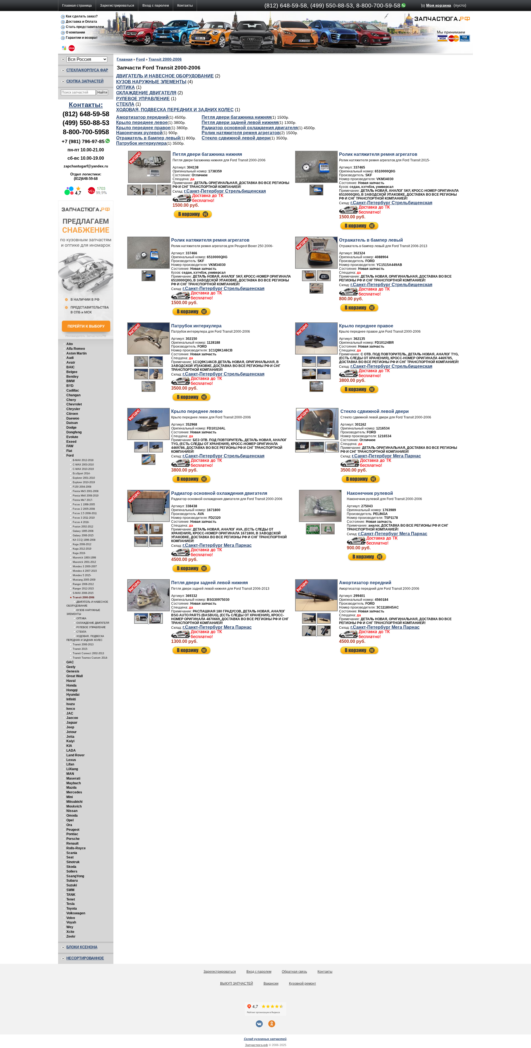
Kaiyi (70, 741)
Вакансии (271, 983)
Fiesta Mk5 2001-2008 (85, 491)
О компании (75, 32)
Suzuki (71, 885)
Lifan (70, 764)
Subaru (72, 881)
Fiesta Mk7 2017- (83, 500)
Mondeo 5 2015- (82, 575)
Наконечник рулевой (139, 132)
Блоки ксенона (81, 947)
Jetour (71, 732)
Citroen (72, 414)
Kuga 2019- (79, 553)
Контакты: (86, 104)
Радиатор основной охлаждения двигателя (250, 127)
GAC (70, 662)
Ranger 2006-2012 (83, 584)
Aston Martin (76, 353)
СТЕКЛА (81, 631)
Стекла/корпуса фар (87, 70)
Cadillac (72, 390)
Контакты (185, 5)
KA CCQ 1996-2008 (84, 540)
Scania (71, 853)
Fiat (69, 451)
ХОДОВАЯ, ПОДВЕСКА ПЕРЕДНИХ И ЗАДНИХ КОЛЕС (175, 109)
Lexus (71, 760)
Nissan (71, 811)
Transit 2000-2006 (83, 597)
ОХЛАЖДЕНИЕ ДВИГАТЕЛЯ (92, 623)
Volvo (70, 918)
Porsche (73, 839)
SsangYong (75, 876)
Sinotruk (73, 862)
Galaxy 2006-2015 (83, 535)
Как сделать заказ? (82, 16)
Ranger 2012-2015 (83, 588)
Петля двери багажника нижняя (236, 117)
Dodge (71, 427)
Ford (70, 455)
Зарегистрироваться (117, 5)
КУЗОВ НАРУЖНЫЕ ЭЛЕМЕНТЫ (151, 81)
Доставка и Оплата (81, 22)
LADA (71, 750)
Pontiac (72, 834)
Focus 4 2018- (81, 522)
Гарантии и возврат (82, 38)
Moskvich (74, 806)
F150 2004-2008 (82, 486)
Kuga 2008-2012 (82, 544)
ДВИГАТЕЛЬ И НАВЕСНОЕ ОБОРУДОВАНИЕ (165, 76)
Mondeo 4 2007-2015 (85, 571)
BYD (70, 386)
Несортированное (85, 958)
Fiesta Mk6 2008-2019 (85, 495)
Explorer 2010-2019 (84, 482)
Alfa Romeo (75, 349)
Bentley (72, 377)
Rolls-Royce (76, 848)
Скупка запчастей (84, 81)
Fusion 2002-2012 (83, 526)
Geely (71, 667)
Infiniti (71, 699)
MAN (70, 774)
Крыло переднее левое (142, 122)
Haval (71, 681)
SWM (70, 890)
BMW (70, 381)
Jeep (70, 727)
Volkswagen (75, 913)
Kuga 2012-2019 (82, 548)
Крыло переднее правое (143, 127)
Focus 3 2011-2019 (84, 517)
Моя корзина (438, 5)
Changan (73, 395)
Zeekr (71, 936)
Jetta (70, 737)
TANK (71, 895)
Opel (70, 820)
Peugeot (72, 830)
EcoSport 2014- (81, 473)
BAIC (70, 367)
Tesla (70, 904)
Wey (69, 927)
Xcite (70, 932)
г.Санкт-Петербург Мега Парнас (386, 456)
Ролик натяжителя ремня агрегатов (241, 132)
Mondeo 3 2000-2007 (85, 566)
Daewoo (72, 418)
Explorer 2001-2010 (84, 478)
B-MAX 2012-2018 (83, 460)
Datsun (72, 423)
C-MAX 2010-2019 (83, 469)
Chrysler (73, 409)
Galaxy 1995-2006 (83, 531)
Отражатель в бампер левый (148, 138)
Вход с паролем (155, 5)
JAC (69, 713)
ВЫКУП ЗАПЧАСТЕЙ (236, 983)
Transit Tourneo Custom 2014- (90, 657)
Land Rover (75, 755)
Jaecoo (72, 718)
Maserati (73, 778)
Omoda (72, 815)
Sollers (71, 871)
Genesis (72, 671)
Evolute (72, 437)
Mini (69, 797)
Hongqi (71, 690)
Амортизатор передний (142, 117)
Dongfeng (74, 432)
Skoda (71, 867)
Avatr (70, 362)
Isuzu (70, 704)
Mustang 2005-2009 (84, 579)
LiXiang (72, 769)
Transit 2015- (80, 649)
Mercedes (74, 792)
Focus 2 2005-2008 (84, 509)
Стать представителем (85, 27)
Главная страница (77, 5)
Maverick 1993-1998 (84, 557)
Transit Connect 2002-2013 (88, 653)
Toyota (71, 908)
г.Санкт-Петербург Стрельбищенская (225, 191)
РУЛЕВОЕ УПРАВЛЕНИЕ (91, 627)
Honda (71, 685)
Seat (70, 857)
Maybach (73, 783)
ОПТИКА (81, 618)
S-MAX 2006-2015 (83, 593)
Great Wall (74, 676)
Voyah (71, 922)
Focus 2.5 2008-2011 (85, 513)
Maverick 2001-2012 (84, 562)
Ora (69, 825)
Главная (124, 59)
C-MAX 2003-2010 (83, 464)
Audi (70, 358)
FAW (69, 446)
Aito (69, 344)
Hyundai (72, 695)
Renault (72, 843)
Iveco (70, 709)
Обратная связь (294, 972)
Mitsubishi (74, 802)
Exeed (71, 442)
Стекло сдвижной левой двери (236, 138)
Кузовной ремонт (302, 983)
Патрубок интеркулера (141, 143)
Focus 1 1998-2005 (84, 504)
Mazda (71, 788)
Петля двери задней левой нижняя (240, 122)
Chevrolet (74, 404)
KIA (69, 746)
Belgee (71, 372)
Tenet (70, 899)
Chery (71, 400)
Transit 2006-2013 (83, 644)
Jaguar (71, 722)
